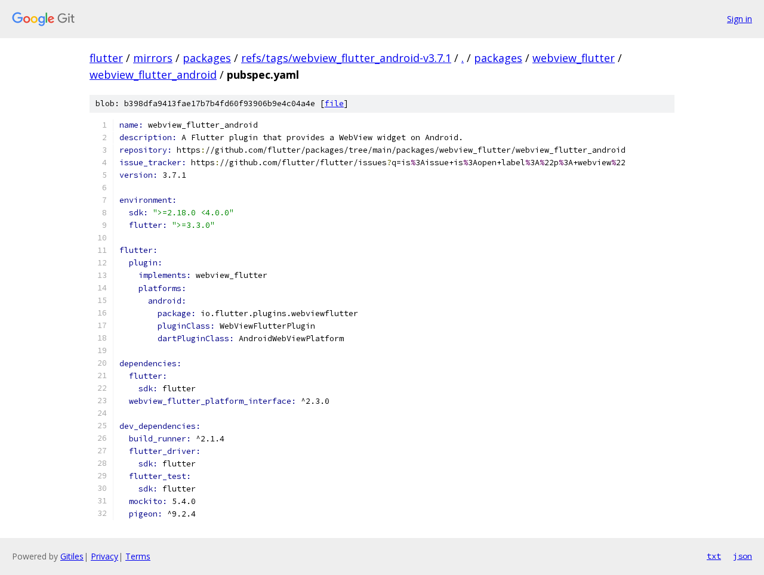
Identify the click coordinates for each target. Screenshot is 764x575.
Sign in (739, 18)
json (742, 556)
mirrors (152, 58)
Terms (137, 556)
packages (207, 58)
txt (714, 556)
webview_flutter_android (153, 74)
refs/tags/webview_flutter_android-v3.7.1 (346, 58)
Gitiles (72, 556)
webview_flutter (573, 58)
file (334, 103)
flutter (106, 58)
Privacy (104, 556)
